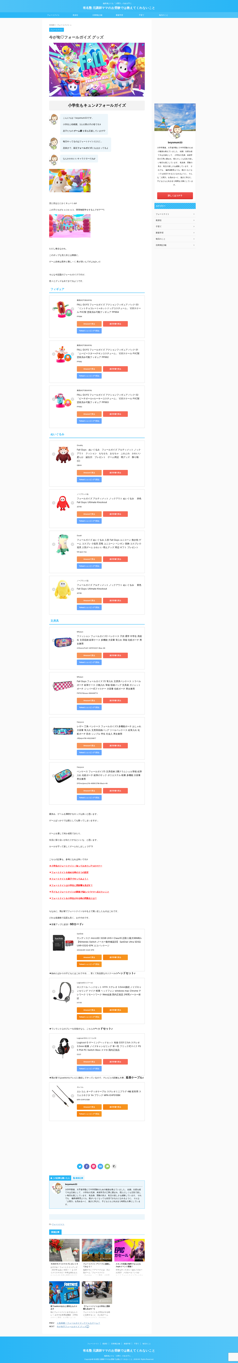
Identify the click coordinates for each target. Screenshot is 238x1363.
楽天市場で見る (115, 324)
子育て (141, 15)
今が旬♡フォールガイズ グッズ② (73, 1326)
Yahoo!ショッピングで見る (89, 331)
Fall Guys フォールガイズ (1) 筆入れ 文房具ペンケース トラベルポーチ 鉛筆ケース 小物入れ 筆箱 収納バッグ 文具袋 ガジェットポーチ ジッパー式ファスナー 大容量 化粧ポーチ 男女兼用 (109, 685)
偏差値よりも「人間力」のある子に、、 (119, 1356)
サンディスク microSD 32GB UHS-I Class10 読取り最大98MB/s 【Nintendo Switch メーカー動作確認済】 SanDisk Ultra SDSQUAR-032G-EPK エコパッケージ (109, 942)
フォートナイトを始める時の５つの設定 (70, 872)
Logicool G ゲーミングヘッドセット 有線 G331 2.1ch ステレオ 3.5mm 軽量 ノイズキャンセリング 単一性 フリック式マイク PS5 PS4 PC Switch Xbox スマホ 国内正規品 (109, 1046)
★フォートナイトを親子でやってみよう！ (69, 878)
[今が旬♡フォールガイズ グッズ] (100, 1166)
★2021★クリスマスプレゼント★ (64, 1264)
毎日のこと (163, 15)
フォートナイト (53, 15)
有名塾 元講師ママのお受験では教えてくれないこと (119, 8)
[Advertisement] (97, 1140)
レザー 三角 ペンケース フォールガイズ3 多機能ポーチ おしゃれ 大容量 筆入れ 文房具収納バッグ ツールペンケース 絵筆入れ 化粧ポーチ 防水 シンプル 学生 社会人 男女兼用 (109, 730)
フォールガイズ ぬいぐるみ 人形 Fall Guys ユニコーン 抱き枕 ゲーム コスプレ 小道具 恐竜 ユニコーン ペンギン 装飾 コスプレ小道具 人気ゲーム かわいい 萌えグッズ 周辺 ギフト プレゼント (109, 543)
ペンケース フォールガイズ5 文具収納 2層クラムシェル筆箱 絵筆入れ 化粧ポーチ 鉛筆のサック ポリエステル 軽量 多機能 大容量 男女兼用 (109, 775)
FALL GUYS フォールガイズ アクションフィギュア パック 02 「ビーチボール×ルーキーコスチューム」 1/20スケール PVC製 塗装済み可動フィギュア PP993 (108, 398)
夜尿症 (75, 15)
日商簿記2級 (97, 15)
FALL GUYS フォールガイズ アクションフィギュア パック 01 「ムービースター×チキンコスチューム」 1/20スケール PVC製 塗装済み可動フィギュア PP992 (108, 353)
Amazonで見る (89, 324)
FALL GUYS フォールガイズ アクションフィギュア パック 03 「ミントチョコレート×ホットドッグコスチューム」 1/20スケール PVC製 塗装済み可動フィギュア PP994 (109, 308)
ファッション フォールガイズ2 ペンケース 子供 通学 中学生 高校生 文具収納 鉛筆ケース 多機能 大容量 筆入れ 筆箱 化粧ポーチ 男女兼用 (109, 640)
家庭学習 (119, 15)
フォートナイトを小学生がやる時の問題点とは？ (74, 898)
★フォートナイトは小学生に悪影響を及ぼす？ (71, 885)
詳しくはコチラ (175, 195)
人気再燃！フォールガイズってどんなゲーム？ (78, 1323)
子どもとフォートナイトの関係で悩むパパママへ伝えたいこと (80, 891)
